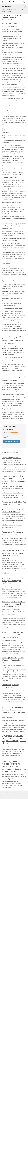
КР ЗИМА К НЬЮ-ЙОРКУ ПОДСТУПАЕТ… (12, 1153)
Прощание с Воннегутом (12, 532)
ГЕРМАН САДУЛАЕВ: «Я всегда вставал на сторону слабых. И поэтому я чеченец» (13, 554)
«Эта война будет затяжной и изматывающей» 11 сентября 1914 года (13, 634)
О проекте (10, 793)
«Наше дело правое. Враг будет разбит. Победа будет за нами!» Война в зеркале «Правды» (13, 480)
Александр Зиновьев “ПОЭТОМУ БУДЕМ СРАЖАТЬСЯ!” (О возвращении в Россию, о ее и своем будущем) (14, 766)
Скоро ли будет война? (11, 457)
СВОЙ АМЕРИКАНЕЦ (22, 1153)
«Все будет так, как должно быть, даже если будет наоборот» (14, 580)
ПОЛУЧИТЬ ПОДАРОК (11, 441)
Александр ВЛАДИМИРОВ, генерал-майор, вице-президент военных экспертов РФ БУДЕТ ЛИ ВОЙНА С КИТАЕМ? (14, 507)
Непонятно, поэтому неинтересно (10, 685)
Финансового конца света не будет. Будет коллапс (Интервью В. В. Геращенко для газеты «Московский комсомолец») (14, 712)
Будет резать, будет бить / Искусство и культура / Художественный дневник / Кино (14, 739)
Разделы (16, 793)
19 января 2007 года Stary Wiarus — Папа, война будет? (13, 660)
